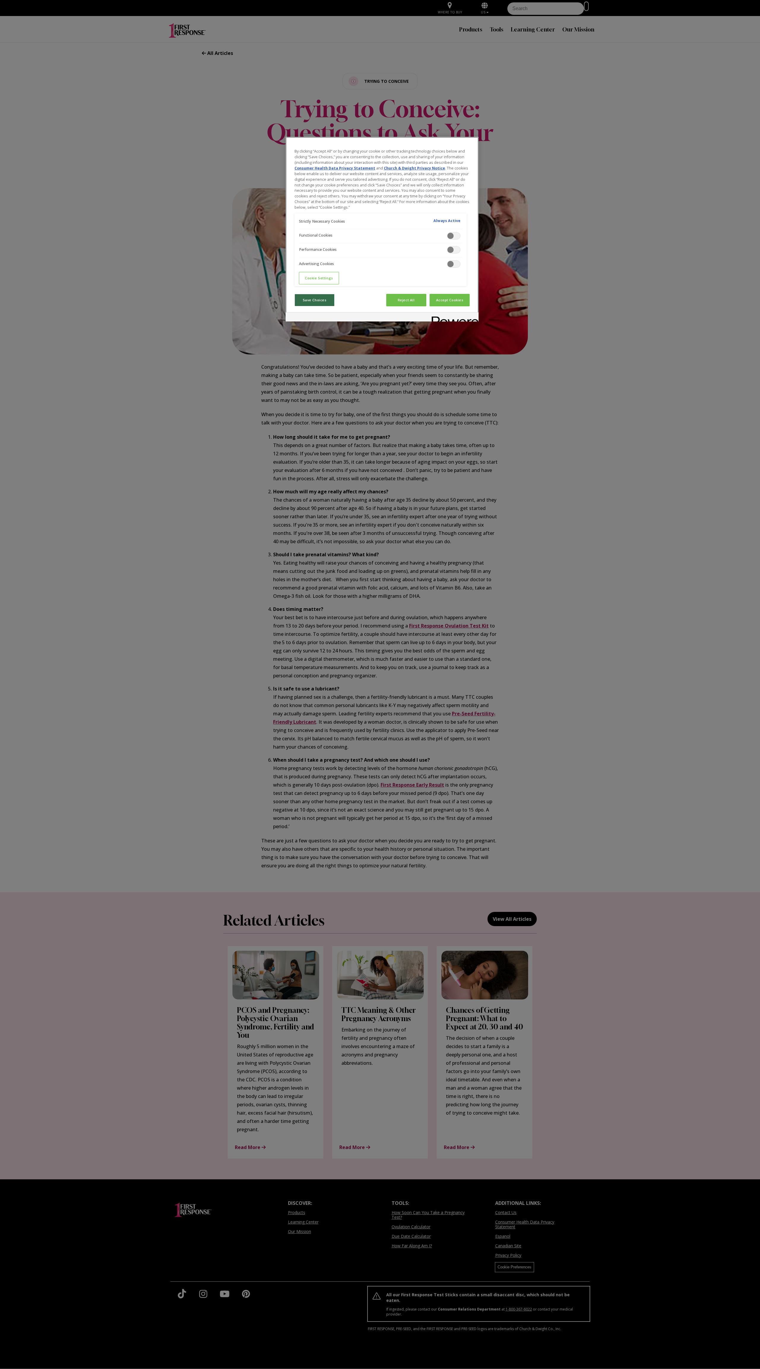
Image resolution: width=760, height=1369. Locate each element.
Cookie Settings (319, 278)
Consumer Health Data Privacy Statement (334, 168)
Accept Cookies (449, 300)
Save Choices (315, 300)
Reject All (406, 300)
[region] (382, 229)
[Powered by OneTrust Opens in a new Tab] (453, 317)
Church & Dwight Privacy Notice (414, 168)
